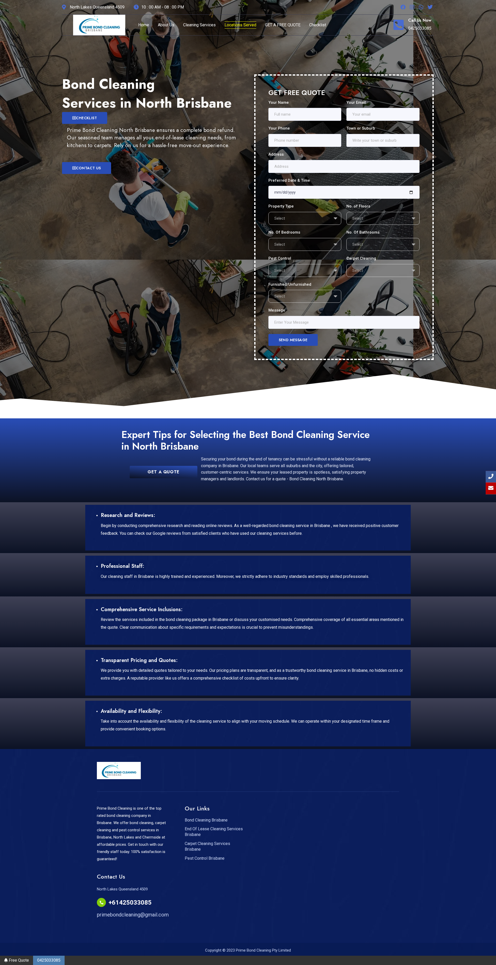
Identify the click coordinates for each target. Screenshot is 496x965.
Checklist (317, 24)
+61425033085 (130, 902)
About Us (166, 24)
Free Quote (18, 960)
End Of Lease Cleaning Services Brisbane (214, 831)
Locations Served (240, 24)
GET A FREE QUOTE (282, 24)
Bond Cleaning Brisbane (206, 820)
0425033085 (48, 960)
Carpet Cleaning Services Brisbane (207, 846)
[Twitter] (430, 7)
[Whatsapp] (421, 7)
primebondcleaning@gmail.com (133, 914)
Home (143, 24)
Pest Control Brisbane (204, 858)
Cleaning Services (199, 24)
